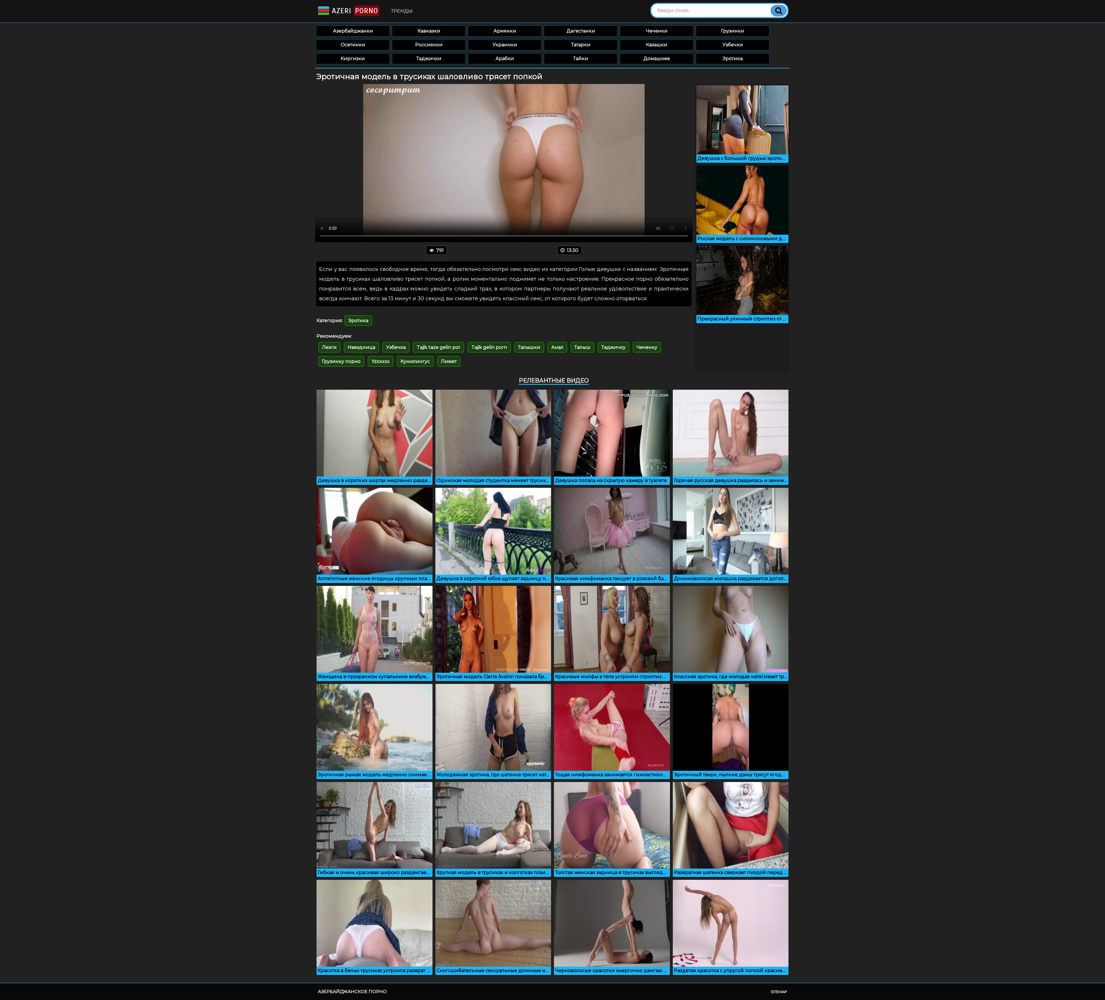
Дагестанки (581, 31)
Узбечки (733, 44)
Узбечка (396, 347)
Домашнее (656, 58)
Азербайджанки (353, 31)
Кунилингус (415, 361)
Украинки (505, 44)
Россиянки (429, 44)
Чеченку (647, 347)
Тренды (402, 11)
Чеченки (657, 31)
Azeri (353, 11)
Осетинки (353, 44)
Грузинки (732, 31)
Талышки (529, 347)
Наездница (361, 347)
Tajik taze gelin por (438, 347)
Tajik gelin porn (489, 347)
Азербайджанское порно (352, 991)
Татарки (580, 44)
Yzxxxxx (380, 361)
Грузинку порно (341, 361)
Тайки (580, 58)
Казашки (656, 44)
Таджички (428, 58)
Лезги (329, 347)
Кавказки (429, 31)
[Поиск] (779, 10)
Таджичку (613, 347)
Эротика (733, 58)
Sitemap (779, 991)
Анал (557, 347)
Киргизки (353, 58)
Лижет (449, 361)
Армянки (505, 31)
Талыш (582, 347)
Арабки (505, 58)
